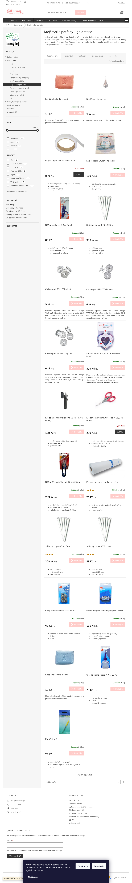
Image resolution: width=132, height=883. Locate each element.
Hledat (80, 12)
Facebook (14, 808)
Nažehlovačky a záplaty (19, 78)
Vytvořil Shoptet (119, 877)
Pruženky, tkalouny (17, 67)
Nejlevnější (68, 56)
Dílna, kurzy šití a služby (17, 102)
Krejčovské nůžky (17, 81)
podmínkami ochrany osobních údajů (47, 850)
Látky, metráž (12, 57)
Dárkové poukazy (14, 105)
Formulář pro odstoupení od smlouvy (84, 816)
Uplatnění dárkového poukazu (81, 807)
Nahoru (52, 782)
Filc (11, 98)
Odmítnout (82, 866)
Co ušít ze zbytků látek (15, 211)
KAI (13, 160)
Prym (14, 174)
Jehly (12, 71)
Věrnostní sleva (72, 3)
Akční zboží (11, 112)
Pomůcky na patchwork (19, 88)
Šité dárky (10, 205)
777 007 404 (15, 804)
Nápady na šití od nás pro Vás (18, 214)
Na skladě (16, 138)
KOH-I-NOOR (18, 164)
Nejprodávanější (97, 56)
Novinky (10, 109)
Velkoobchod (74, 823)
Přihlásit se (15, 856)
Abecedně (113, 56)
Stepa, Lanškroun (19, 178)
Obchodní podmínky (77, 810)
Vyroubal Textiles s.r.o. (21, 185)
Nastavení (33, 877)
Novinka (15, 146)
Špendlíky (14, 74)
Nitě (11, 64)
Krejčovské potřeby (18, 84)
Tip (13, 149)
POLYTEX (16, 167)
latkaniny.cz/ (15, 812)
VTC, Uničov (17, 182)
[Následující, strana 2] (118, 782)
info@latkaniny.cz (17, 801)
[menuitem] (11, 20)
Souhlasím (99, 866)
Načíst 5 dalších (85, 775)
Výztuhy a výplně (17, 95)
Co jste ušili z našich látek (16, 218)
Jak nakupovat (53, 3)
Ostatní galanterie (17, 91)
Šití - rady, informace (14, 208)
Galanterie (11, 60)
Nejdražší (81, 56)
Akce (14, 142)
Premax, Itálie (17, 171)
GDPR (71, 820)
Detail (79, 175)
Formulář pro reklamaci (78, 813)
